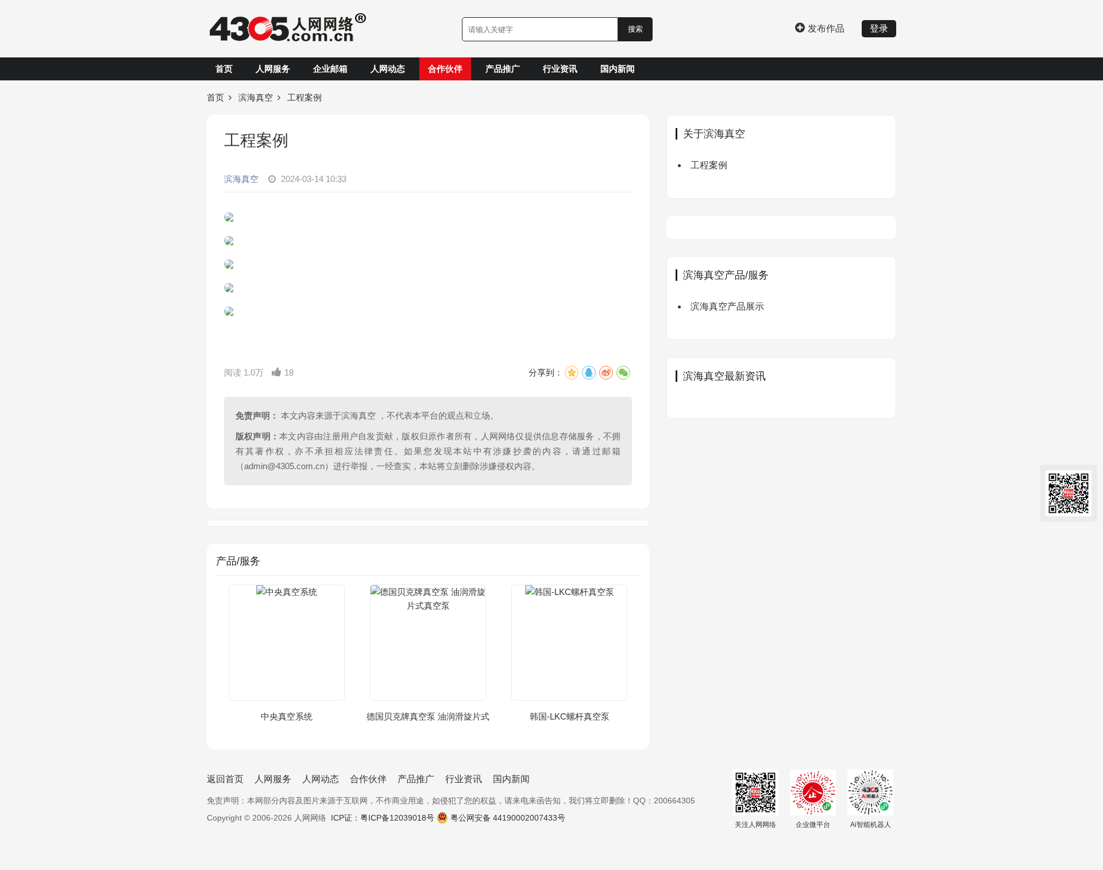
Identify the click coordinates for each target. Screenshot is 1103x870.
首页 (224, 69)
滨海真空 (255, 97)
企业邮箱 (330, 69)
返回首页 (225, 779)
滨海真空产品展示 (727, 306)
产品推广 (502, 69)
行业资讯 (560, 69)
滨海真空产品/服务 (726, 275)
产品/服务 (238, 561)
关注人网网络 (755, 825)
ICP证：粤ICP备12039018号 (382, 817)
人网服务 (273, 69)
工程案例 (709, 165)
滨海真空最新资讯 (724, 376)
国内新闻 (617, 69)
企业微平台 (813, 825)
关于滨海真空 (714, 134)
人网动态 (388, 69)
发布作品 (826, 28)
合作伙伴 (445, 69)
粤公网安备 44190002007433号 (507, 817)
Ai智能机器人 (870, 825)
